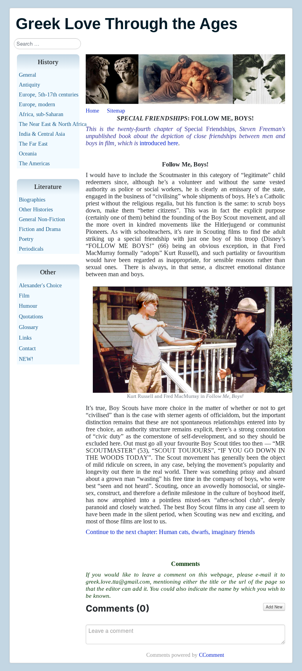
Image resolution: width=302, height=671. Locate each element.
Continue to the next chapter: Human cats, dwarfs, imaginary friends (170, 532)
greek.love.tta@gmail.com (118, 582)
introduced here (159, 143)
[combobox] (47, 43)
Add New (274, 607)
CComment (211, 655)
